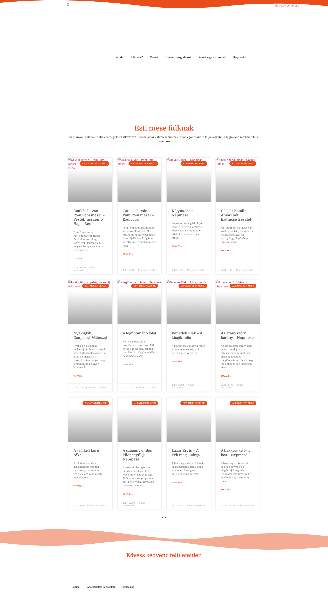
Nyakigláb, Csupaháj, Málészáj (90, 335)
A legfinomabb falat (139, 333)
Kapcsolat (239, 57)
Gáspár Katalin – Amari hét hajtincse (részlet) (236, 215)
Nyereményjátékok (178, 57)
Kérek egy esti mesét (212, 57)
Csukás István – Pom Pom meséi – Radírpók (138, 215)
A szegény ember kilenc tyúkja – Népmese (138, 454)
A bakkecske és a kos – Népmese (235, 452)
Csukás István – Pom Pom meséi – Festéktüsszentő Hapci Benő (89, 217)
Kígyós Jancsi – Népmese (185, 213)
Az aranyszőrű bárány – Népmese (237, 335)
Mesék (154, 57)
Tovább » (78, 258)
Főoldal (119, 57)
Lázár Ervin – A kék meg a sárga (186, 452)
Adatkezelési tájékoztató (101, 587)
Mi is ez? (137, 57)
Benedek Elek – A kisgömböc (187, 335)
